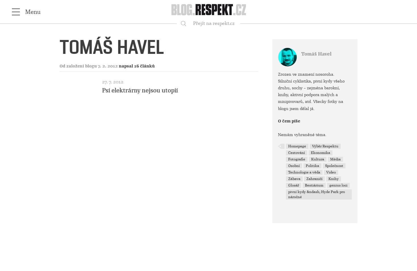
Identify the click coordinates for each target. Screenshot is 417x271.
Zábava (294, 179)
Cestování (296, 153)
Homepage (297, 146)
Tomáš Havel (316, 54)
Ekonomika (320, 153)
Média (335, 159)
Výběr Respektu (325, 146)
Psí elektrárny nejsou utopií (140, 90)
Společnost (334, 166)
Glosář (293, 185)
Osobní (294, 166)
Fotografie (296, 159)
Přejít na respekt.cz (214, 23)
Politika (312, 166)
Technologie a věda (304, 172)
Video (331, 172)
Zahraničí (314, 179)
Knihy (333, 179)
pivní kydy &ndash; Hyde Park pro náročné (316, 194)
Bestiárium (314, 185)
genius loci (338, 185)
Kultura (317, 159)
